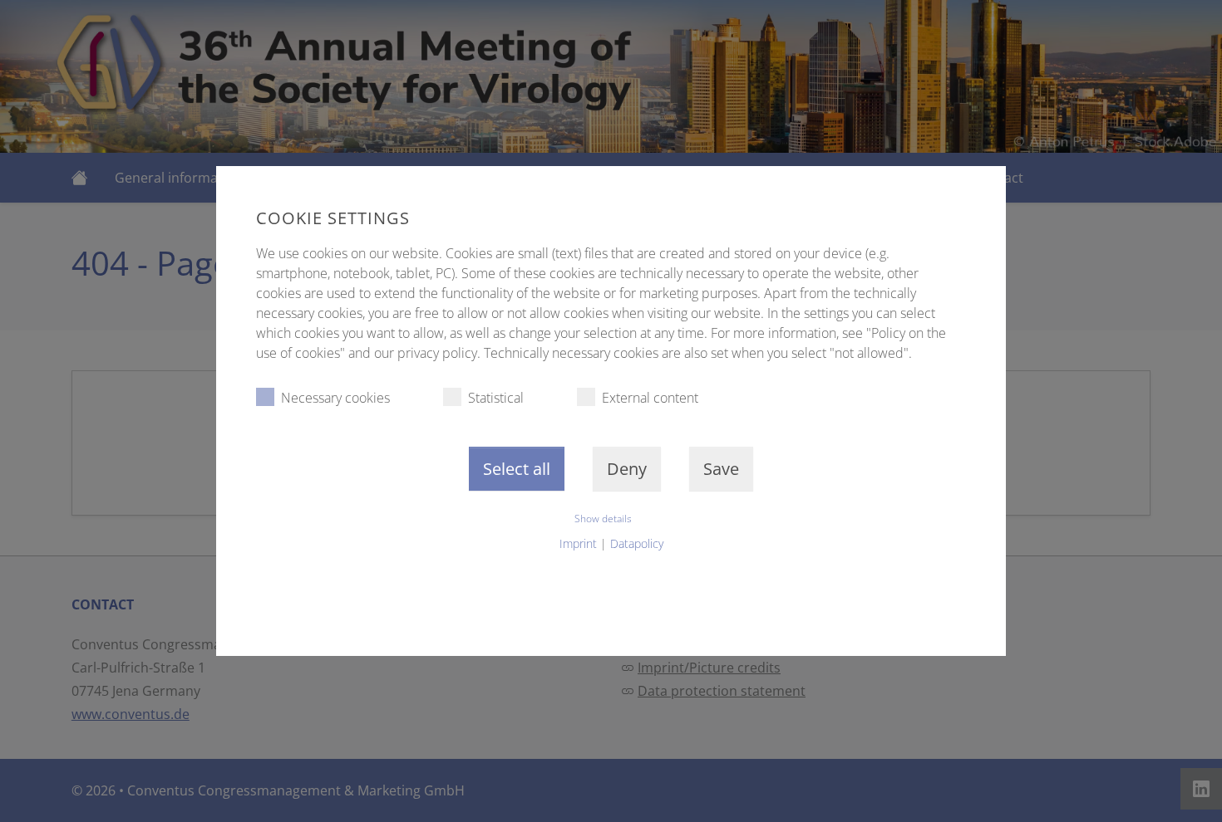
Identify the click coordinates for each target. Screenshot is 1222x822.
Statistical (496, 398)
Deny (627, 468)
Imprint (578, 543)
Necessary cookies (335, 398)
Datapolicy (636, 543)
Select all (516, 468)
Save (721, 468)
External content (650, 398)
